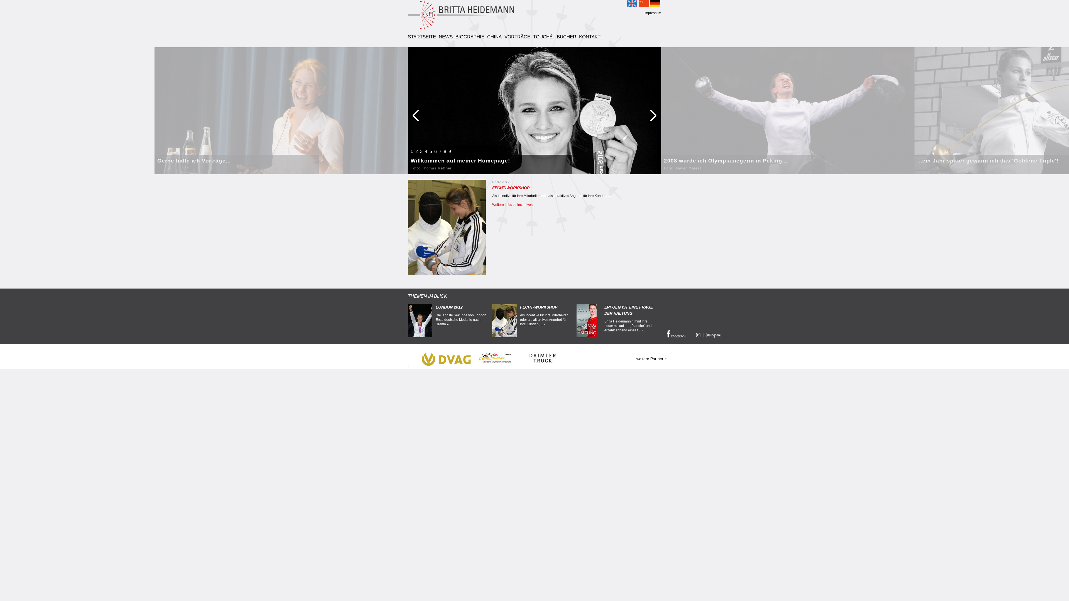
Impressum (652, 13)
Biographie (469, 37)
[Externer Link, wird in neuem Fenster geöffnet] (676, 336)
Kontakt (589, 37)
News (446, 37)
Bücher (566, 37)
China (494, 37)
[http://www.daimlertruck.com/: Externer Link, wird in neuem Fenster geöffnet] (543, 365)
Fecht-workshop (538, 307)
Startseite (422, 37)
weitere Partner (651, 358)
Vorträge (517, 37)
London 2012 (449, 307)
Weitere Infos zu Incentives (512, 205)
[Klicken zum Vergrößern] (447, 227)
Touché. (543, 37)
